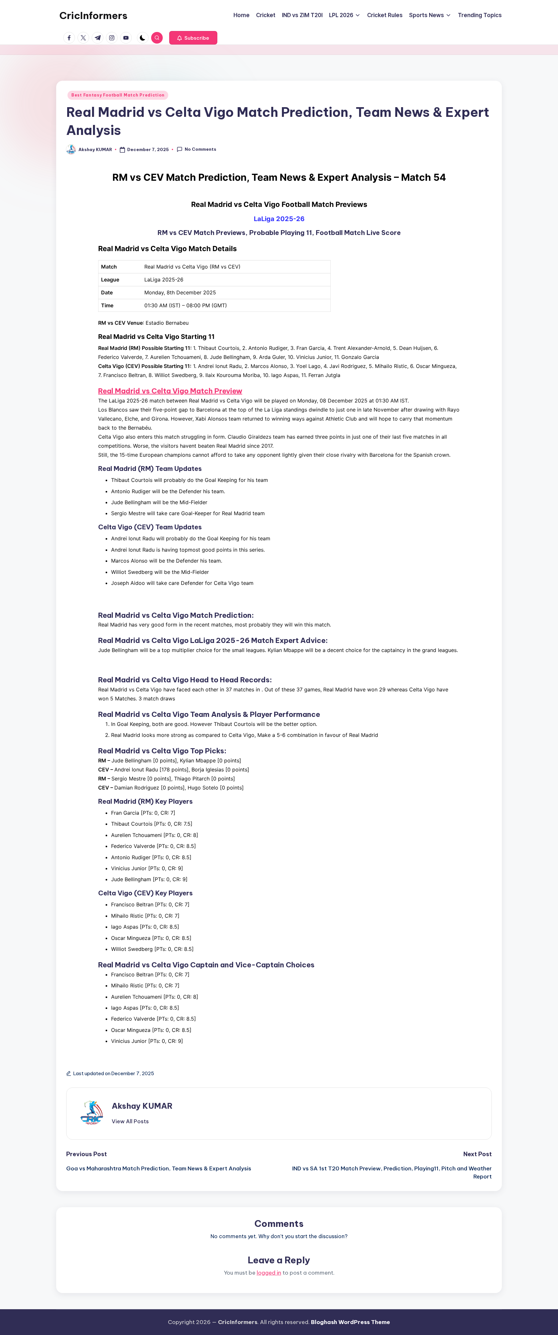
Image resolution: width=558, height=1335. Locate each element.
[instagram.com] (113, 38)
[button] (193, 38)
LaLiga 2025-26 (279, 219)
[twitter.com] (85, 38)
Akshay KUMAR (142, 1106)
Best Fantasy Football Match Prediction (117, 95)
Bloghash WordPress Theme (350, 1322)
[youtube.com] (127, 38)
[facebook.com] (70, 38)
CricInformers (93, 15)
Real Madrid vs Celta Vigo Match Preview (170, 390)
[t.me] (99, 38)
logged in (269, 1272)
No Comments (200, 149)
